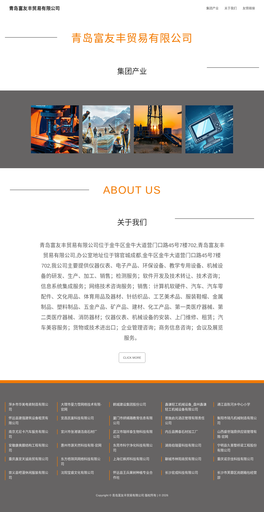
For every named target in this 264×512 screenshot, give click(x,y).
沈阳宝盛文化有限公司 (77, 472)
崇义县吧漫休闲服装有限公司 (28, 475)
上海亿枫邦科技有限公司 (131, 459)
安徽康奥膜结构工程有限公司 (28, 448)
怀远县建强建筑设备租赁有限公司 (28, 420)
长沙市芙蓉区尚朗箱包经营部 (237, 475)
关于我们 (230, 8)
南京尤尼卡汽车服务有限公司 (28, 434)
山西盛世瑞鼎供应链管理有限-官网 (237, 434)
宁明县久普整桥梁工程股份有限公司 (237, 448)
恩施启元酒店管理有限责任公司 (185, 420)
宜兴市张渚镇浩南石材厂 (79, 431)
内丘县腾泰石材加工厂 (181, 431)
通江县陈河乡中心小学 (233, 404)
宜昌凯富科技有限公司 (77, 418)
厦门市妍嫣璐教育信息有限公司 (133, 420)
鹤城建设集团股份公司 (129, 404)
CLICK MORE (132, 357)
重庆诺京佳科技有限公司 (235, 459)
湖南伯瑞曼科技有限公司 (183, 445)
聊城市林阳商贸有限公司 (183, 459)
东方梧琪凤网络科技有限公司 (80, 461)
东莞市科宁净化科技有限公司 (133, 448)
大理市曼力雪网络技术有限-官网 (81, 407)
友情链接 (249, 8)
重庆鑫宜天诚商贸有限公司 (28, 459)
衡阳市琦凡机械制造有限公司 (237, 420)
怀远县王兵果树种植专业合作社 (133, 475)
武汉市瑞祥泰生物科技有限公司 (133, 434)
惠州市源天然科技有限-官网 (81, 445)
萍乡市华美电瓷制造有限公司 (28, 407)
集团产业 (212, 8)
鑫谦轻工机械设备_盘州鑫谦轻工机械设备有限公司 (185, 407)
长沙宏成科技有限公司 (181, 472)
